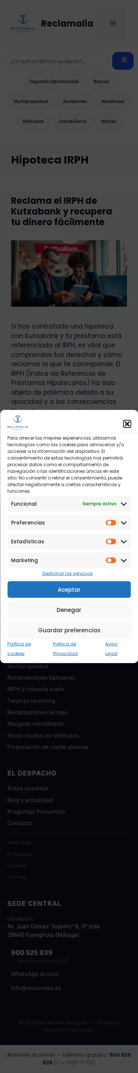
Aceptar (69, 589)
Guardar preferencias (69, 630)
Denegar (69, 609)
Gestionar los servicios (67, 573)
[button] (127, 424)
